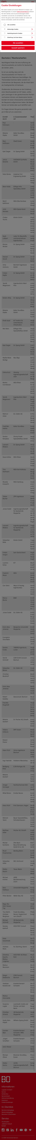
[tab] (18, 29)
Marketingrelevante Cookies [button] (14, 33)
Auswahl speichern (18, 48)
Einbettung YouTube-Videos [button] (14, 37)
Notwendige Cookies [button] (12, 29)
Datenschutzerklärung (23, 11)
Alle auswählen (11, 25)
